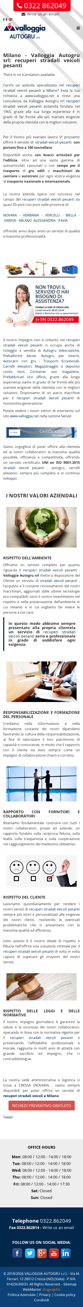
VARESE (10, 220)
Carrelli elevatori (17, 366)
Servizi (66, 416)
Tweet (8, 1117)
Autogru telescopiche (61, 350)
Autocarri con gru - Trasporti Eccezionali (41, 361)
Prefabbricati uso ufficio (24, 377)
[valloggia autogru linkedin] (66, 1253)
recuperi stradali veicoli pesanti (49, 199)
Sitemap (70, 1284)
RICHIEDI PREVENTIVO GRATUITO (41, 1105)
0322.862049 (55, 1220)
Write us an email (58, 1227)
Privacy (45, 1294)
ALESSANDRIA (45, 220)
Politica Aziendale (22, 1294)
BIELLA (72, 215)
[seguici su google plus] (42, 1253)
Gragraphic (51, 1289)
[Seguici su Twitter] (29, 1253)
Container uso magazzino (54, 371)
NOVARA (11, 215)
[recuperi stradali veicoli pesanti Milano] (41, 289)
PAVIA (63, 220)
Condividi (41, 1300)
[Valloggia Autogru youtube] (54, 1253)
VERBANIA (32, 215)
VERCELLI (53, 215)
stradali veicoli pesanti (53, 142)
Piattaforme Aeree (19, 355)
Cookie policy (64, 1294)
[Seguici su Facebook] (17, 1253)
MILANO (26, 220)
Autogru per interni (60, 355)
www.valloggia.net (24, 416)
